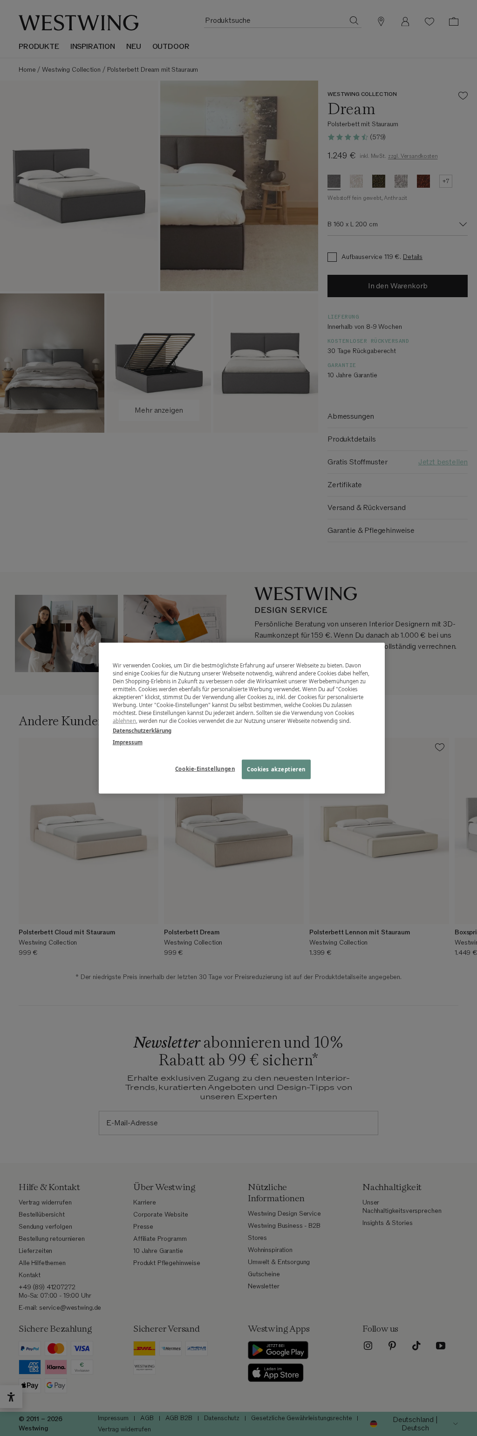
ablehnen (124, 720)
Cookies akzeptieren (276, 769)
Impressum (128, 742)
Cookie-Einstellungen (205, 768)
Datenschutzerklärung (142, 730)
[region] (242, 718)
